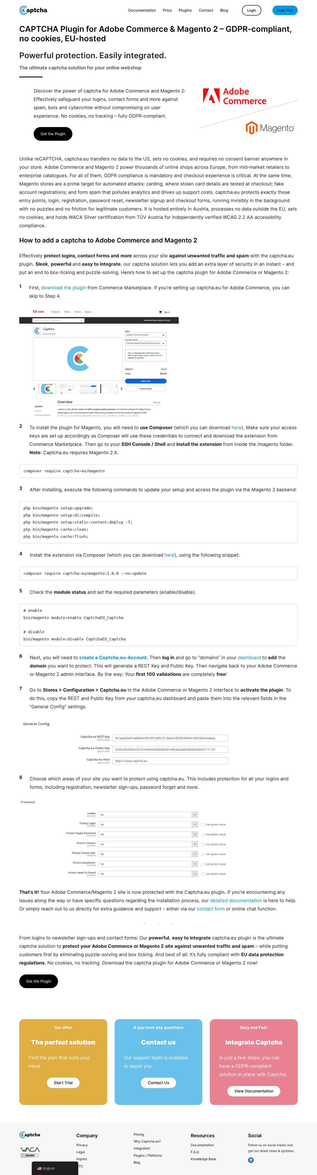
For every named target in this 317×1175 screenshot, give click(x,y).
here (237, 427)
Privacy (82, 1145)
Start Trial (63, 1082)
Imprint (81, 1159)
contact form (211, 909)
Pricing (139, 1134)
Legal (80, 1152)
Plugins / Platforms (148, 1155)
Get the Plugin (53, 133)
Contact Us (158, 1082)
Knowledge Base (203, 1159)
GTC (79, 1166)
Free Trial (285, 10)
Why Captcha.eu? (147, 1141)
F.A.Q (195, 1152)
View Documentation (253, 1091)
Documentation (202, 1145)
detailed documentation (236, 900)
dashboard (249, 657)
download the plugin (63, 288)
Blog (137, 1162)
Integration (142, 1148)
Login (251, 10)
